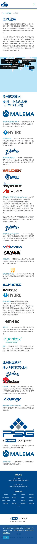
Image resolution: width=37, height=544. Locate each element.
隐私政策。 (6, 532)
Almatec (23, 494)
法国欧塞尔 (6, 259)
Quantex (14, 503)
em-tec (23, 497)
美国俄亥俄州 (7, 138)
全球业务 (15, 13)
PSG (3, 13)
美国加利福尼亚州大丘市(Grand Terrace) (15, 197)
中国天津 (5, 386)
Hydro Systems (6, 500)
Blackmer (31, 494)
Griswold (31, 497)
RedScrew (31, 503)
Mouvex (31, 500)
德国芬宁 (5, 327)
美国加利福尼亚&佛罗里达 (11, 122)
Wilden (18, 506)
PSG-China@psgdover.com (19, 486)
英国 (4, 346)
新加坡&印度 (6, 461)
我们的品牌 (18, 491)
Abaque (6, 494)
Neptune (5, 503)
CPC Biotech (5, 497)
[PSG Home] (4, 4)
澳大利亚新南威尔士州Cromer (12, 405)
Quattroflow (23, 503)
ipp (14, 500)
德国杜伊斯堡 (7, 301)
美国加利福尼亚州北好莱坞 (11, 234)
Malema (23, 500)
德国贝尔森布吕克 (8, 274)
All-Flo (14, 494)
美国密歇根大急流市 (9, 158)
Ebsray (14, 497)
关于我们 (8, 13)
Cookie (11, 530)
